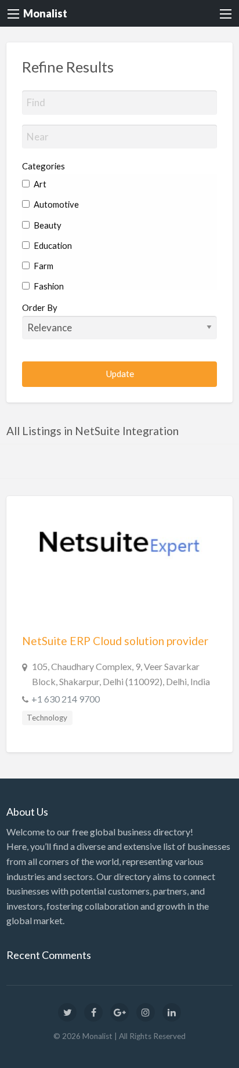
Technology (47, 717)
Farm (42, 265)
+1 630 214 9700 (65, 698)
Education (52, 245)
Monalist (45, 13)
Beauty (46, 225)
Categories (43, 166)
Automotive (55, 204)
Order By (39, 307)
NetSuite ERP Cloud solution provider (115, 640)
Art (39, 184)
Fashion (48, 286)
